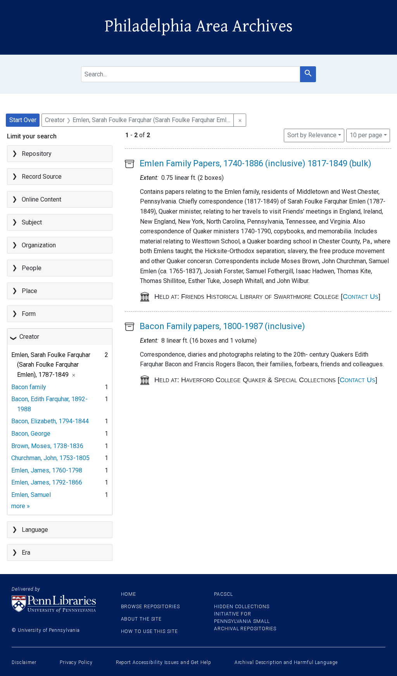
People (31, 268)
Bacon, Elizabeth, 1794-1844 (50, 421)
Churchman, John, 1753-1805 (50, 458)
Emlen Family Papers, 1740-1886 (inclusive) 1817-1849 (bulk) (255, 163)
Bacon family (28, 387)
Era (26, 552)
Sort (312, 135)
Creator (29, 336)
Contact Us (360, 296)
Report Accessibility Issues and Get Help (163, 662)
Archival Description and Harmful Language (286, 662)
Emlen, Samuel (31, 494)
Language (35, 529)
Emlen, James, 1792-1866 (46, 482)
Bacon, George (30, 433)
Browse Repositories (150, 606)
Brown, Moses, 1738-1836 (47, 446)
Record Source (42, 176)
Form (29, 313)
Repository (37, 153)
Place (29, 291)
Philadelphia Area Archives (199, 26)
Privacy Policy (76, 662)
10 (366, 135)
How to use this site (149, 631)
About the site (141, 619)
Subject (32, 222)
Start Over (22, 120)
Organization (39, 245)
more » (20, 506)
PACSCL (223, 594)
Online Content (41, 199)
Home (128, 594)
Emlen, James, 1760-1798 (46, 470)
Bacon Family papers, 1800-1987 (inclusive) (222, 326)
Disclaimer (24, 662)
